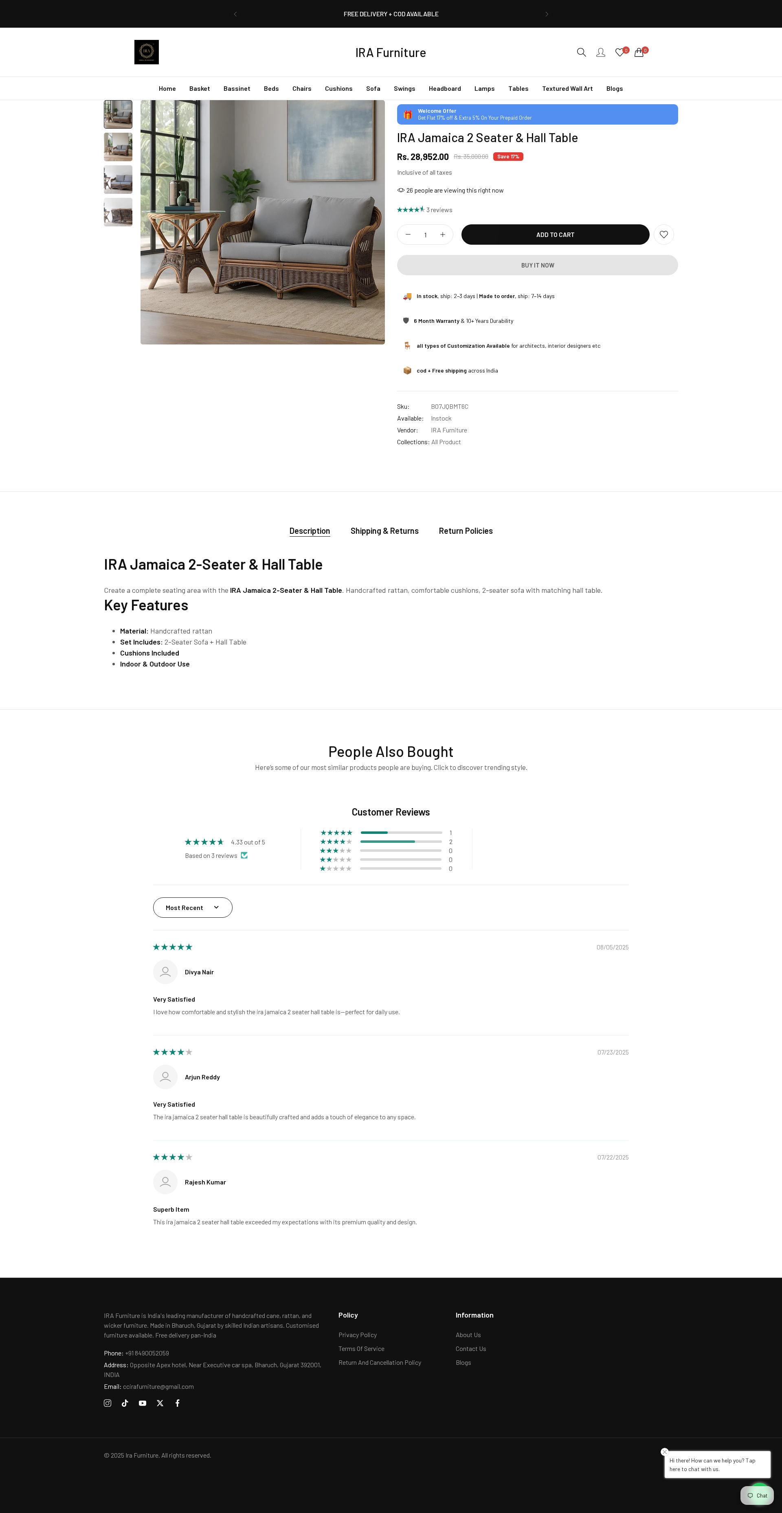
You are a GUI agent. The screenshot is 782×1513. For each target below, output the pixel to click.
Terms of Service (361, 1348)
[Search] (581, 52)
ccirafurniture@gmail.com (149, 1386)
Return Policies (466, 530)
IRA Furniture (449, 430)
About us (468, 1334)
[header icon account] (600, 52)
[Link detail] (107, 1403)
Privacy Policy (357, 1334)
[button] (235, 14)
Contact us (471, 1348)
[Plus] (442, 234)
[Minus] (408, 234)
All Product (446, 441)
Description (310, 530)
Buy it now (537, 265)
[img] (172, 947)
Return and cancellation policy (379, 1362)
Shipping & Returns (385, 530)
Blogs (463, 1362)
